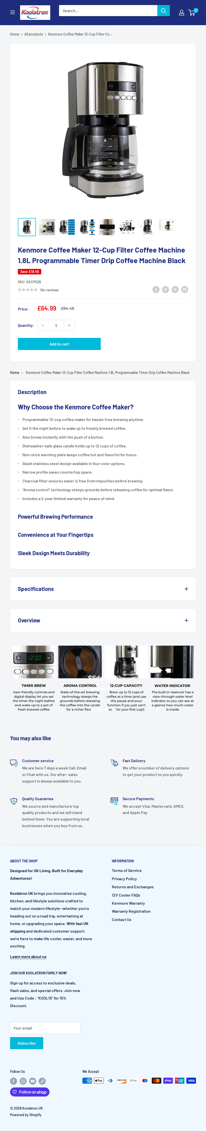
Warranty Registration (131, 911)
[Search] (163, 10)
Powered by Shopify (25, 1115)
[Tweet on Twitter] (175, 289)
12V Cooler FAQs (126, 895)
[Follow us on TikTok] (42, 1081)
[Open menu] (12, 12)
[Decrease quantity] (42, 325)
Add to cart (59, 343)
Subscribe (27, 1043)
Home (14, 34)
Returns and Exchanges (133, 886)
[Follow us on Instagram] (23, 1081)
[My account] (181, 12)
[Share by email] (184, 289)
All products (33, 34)
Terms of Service (127, 870)
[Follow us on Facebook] (13, 1081)
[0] (192, 13)
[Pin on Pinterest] (165, 289)
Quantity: (26, 325)
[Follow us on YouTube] (32, 1081)
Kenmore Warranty (128, 903)
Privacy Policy (124, 878)
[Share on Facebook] (156, 289)
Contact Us (121, 919)
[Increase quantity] (69, 325)
